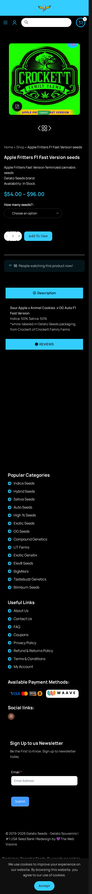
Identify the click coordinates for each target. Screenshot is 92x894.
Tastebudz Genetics (30, 579)
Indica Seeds (24, 483)
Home (8, 147)
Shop (20, 147)
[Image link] (62, 694)
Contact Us (23, 618)
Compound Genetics (30, 539)
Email (16, 772)
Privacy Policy (25, 642)
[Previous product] (39, 128)
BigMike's (21, 571)
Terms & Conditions (29, 658)
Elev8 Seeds (23, 563)
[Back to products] (44, 128)
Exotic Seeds (24, 523)
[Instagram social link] (11, 716)
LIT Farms (21, 547)
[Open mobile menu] (5, 22)
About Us (21, 610)
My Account (23, 666)
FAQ (17, 626)
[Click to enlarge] (17, 106)
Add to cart (38, 236)
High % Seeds (25, 515)
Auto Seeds (23, 507)
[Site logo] (44, 7)
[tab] (44, 293)
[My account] (14, 22)
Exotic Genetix (25, 555)
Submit (20, 801)
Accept (44, 885)
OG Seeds (21, 531)
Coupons (21, 634)
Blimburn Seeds (26, 587)
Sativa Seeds (24, 499)
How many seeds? (18, 204)
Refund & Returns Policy (33, 650)
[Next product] (49, 128)
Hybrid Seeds (24, 491)
